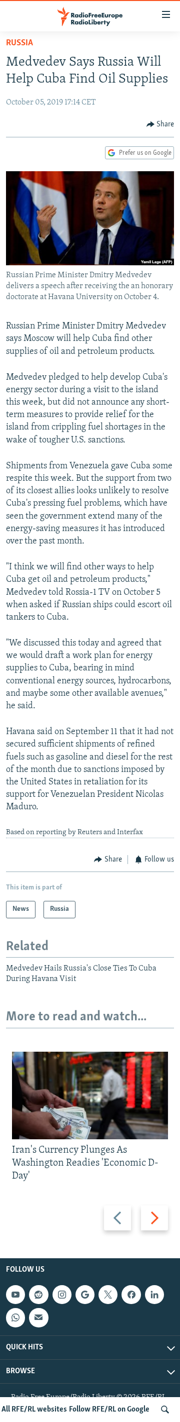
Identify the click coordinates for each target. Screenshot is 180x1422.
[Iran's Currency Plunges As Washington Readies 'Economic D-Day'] (90, 1095)
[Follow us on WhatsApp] (15, 1318)
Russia (19, 43)
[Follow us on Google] (85, 1295)
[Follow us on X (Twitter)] (108, 1295)
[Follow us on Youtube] (15, 1295)
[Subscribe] (38, 1318)
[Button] (160, 124)
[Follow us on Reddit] (38, 1295)
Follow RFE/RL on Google (109, 1410)
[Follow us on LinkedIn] (154, 1295)
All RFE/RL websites (34, 1410)
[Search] (165, 1409)
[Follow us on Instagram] (62, 1295)
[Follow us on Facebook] (131, 1295)
